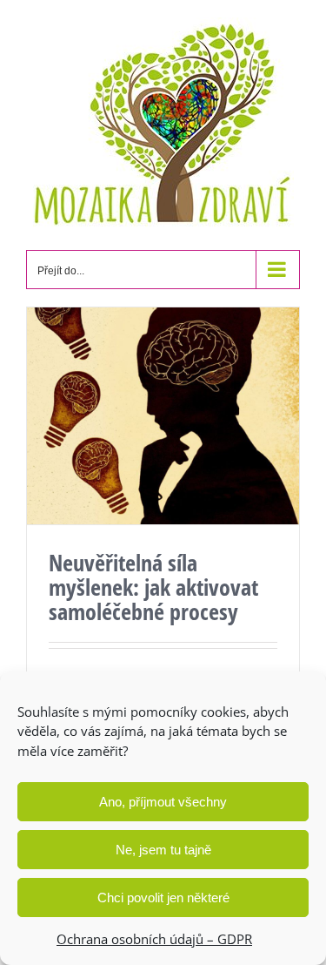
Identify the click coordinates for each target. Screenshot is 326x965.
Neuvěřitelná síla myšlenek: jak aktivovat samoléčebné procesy (153, 587)
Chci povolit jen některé (163, 897)
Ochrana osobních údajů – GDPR (154, 939)
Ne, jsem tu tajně (163, 849)
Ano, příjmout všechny (163, 801)
